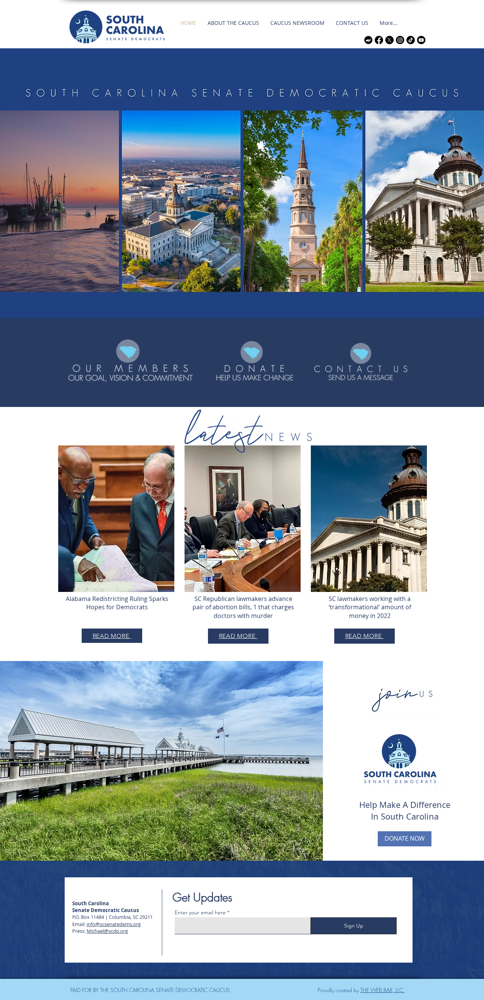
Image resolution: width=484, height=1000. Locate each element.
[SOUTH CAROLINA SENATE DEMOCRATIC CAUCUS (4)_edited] (368, 40)
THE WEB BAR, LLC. (382, 990)
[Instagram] (400, 40)
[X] (389, 40)
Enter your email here (200, 912)
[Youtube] (421, 40)
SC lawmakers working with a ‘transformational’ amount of (370, 603)
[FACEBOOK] (379, 40)
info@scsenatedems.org (114, 924)
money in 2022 (370, 616)
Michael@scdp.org (107, 931)
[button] (233, 23)
